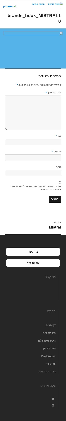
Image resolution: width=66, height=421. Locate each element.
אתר (58, 167)
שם (58, 136)
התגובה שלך (53, 93)
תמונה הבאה (38, 4)
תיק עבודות (49, 333)
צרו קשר (51, 363)
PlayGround (48, 356)
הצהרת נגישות (47, 371)
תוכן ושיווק (49, 348)
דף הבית (51, 325)
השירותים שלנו (47, 340)
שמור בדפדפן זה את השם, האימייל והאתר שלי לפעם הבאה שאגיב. (36, 188)
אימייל (56, 151)
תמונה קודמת (54, 4)
